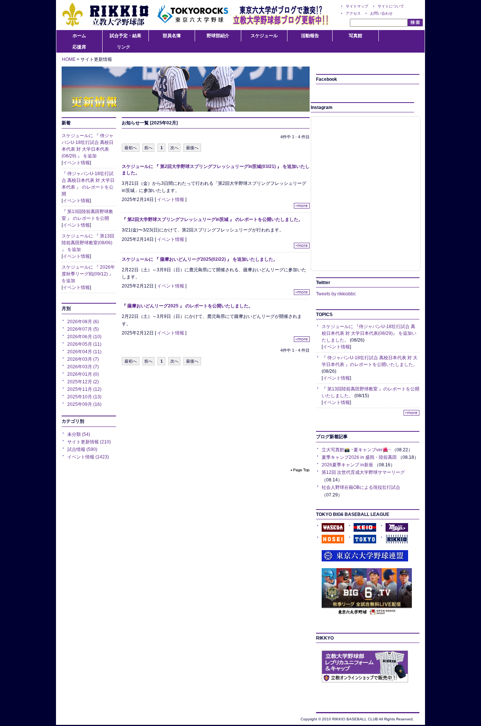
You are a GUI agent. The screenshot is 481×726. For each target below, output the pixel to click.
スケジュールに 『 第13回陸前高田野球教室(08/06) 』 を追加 (88, 242)
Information (186, 89)
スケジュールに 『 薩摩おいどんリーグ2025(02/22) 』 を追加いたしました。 (200, 259)
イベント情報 (76, 162)
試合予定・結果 (125, 35)
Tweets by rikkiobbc (336, 293)
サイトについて (391, 6)
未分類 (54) (78, 434)
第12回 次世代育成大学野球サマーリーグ (363, 472)
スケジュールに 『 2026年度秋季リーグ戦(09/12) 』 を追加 (88, 274)
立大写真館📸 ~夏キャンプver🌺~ (356, 449)
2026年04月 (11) (84, 351)
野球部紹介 (218, 35)
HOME (69, 59)
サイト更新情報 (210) (89, 442)
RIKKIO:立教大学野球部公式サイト (105, 15)
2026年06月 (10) (84, 336)
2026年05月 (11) (84, 344)
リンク (123, 47)
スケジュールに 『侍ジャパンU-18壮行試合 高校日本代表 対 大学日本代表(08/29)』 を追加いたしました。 (369, 333)
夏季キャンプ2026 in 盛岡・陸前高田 (359, 457)
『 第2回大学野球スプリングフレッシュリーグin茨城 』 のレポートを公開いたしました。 (212, 219)
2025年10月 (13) (84, 396)
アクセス (353, 13)
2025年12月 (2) (83, 381)
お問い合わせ (381, 13)
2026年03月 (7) (83, 359)
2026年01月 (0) (83, 374)
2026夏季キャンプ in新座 (347, 464)
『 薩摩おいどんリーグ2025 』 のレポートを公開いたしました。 (187, 306)
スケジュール (264, 35)
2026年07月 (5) (83, 329)
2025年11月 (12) (84, 389)
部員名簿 (172, 35)
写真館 (355, 35)
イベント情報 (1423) (88, 457)
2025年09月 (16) (84, 404)
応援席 (79, 47)
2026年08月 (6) (83, 321)
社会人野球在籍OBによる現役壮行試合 (361, 487)
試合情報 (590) (82, 449)
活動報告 (310, 35)
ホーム (79, 35)
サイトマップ (357, 6)
